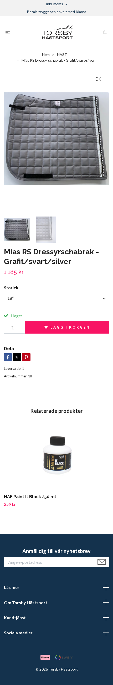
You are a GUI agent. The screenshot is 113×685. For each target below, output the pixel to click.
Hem (46, 54)
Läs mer (11, 587)
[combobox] (56, 298)
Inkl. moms (55, 4)
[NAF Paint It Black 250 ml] (56, 459)
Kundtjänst (15, 617)
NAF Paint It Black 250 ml (30, 496)
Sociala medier (18, 632)
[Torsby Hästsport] (58, 32)
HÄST (62, 54)
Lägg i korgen (70, 327)
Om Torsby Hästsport (25, 602)
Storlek (11, 287)
